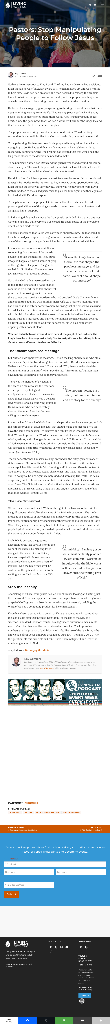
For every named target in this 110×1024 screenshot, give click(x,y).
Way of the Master (47, 668)
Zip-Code (8, 880)
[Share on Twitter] (46, 1020)
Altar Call (15, 812)
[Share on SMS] (64, 1020)
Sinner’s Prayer (71, 812)
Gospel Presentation (47, 812)
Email (11, 859)
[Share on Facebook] (27, 1020)
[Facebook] (56, 947)
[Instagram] (61, 947)
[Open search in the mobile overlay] (90, 5)
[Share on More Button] (101, 1020)
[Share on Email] (82, 1020)
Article (28, 812)
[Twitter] (50, 947)
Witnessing (31, 803)
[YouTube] (67, 947)
